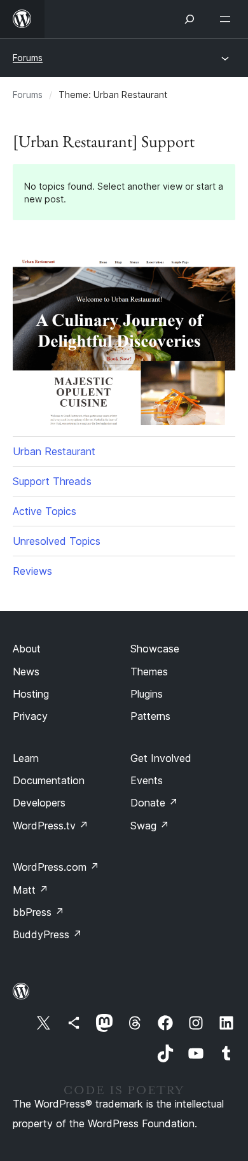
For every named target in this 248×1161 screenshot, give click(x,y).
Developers (39, 802)
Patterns (150, 716)
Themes (149, 671)
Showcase (154, 648)
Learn (26, 758)
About (27, 648)
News (26, 671)
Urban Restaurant (54, 451)
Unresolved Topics (56, 541)
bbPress (38, 912)
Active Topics (44, 511)
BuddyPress (47, 934)
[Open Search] (189, 19)
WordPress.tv (50, 825)
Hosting (31, 693)
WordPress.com (56, 867)
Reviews (32, 571)
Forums (28, 57)
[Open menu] (227, 19)
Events (146, 780)
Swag (149, 825)
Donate (154, 802)
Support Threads (52, 481)
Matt (30, 889)
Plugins (146, 693)
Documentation (49, 780)
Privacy (30, 716)
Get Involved (160, 758)
